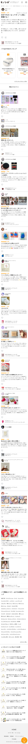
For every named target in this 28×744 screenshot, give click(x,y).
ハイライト (12, 600)
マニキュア (17, 616)
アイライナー (14, 608)
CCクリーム (15, 603)
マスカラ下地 (14, 606)
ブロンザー (3, 603)
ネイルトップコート (12, 618)
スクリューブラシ (5, 634)
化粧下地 (3, 598)
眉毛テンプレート (10, 616)
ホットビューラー (20, 611)
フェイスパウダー (5, 600)
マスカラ (9, 606)
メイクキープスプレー (11, 629)
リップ (19, 624)
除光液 (18, 621)
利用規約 (12, 736)
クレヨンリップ (4, 626)
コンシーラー (21, 598)
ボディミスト (11, 636)
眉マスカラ (3, 616)
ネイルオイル (13, 621)
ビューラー (3, 629)
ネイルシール (4, 618)
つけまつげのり (14, 613)
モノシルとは (17, 732)
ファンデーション (10, 598)
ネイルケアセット (5, 624)
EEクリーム (3, 606)
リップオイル (11, 626)
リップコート (18, 626)
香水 (21, 636)
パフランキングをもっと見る (20, 81)
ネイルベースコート (21, 618)
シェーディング (18, 600)
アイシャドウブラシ (5, 631)
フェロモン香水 (4, 636)
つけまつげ (8, 613)
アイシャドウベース (5, 611)
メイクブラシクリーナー (15, 634)
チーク (15, 598)
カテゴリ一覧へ (23, 641)
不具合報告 (14, 739)
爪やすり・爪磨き (13, 624)
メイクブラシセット (21, 629)
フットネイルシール (5, 621)
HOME (14, 729)
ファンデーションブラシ (16, 631)
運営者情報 (6, 736)
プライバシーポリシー (19, 736)
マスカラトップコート (6, 608)
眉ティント (21, 613)
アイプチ (3, 613)
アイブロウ (13, 611)
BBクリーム (9, 603)
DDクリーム (21, 603)
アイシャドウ (21, 608)
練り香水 (17, 636)
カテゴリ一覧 (10, 732)
